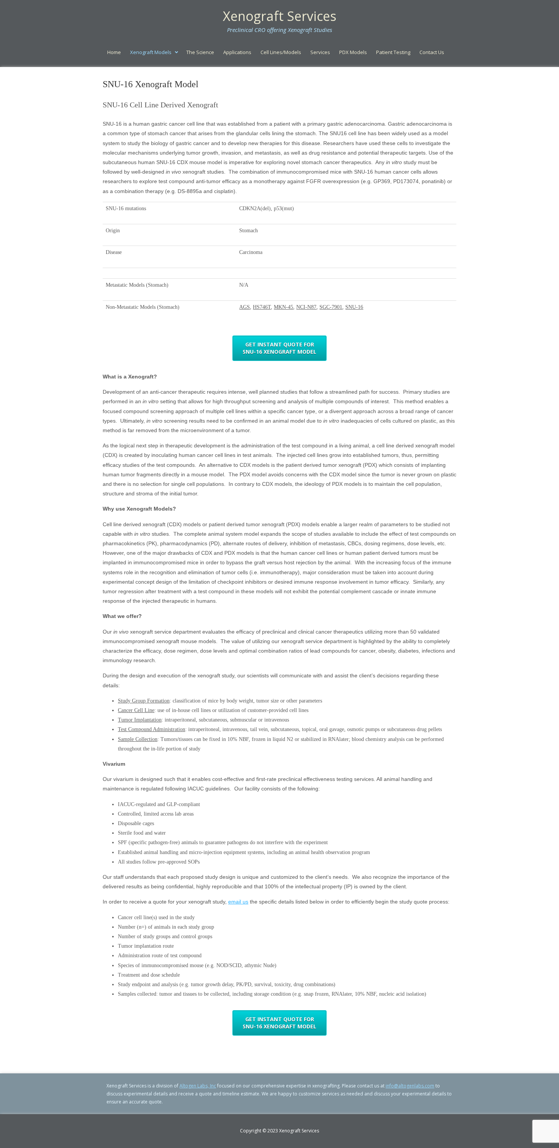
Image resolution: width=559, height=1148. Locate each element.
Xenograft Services (280, 16)
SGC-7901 (330, 307)
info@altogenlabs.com (410, 1086)
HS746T (262, 307)
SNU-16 (354, 307)
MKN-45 (283, 307)
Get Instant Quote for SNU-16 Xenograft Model (279, 348)
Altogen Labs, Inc (197, 1086)
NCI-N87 (306, 307)
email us (238, 902)
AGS (244, 307)
